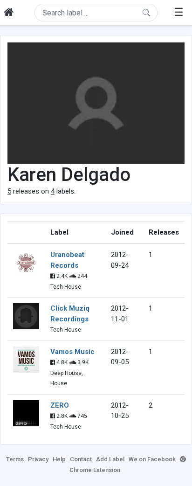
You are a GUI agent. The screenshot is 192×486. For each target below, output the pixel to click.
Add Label (110, 459)
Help (59, 459)
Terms (15, 459)
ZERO (59, 405)
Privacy (38, 459)
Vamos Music (72, 351)
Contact (81, 459)
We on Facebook (152, 459)
